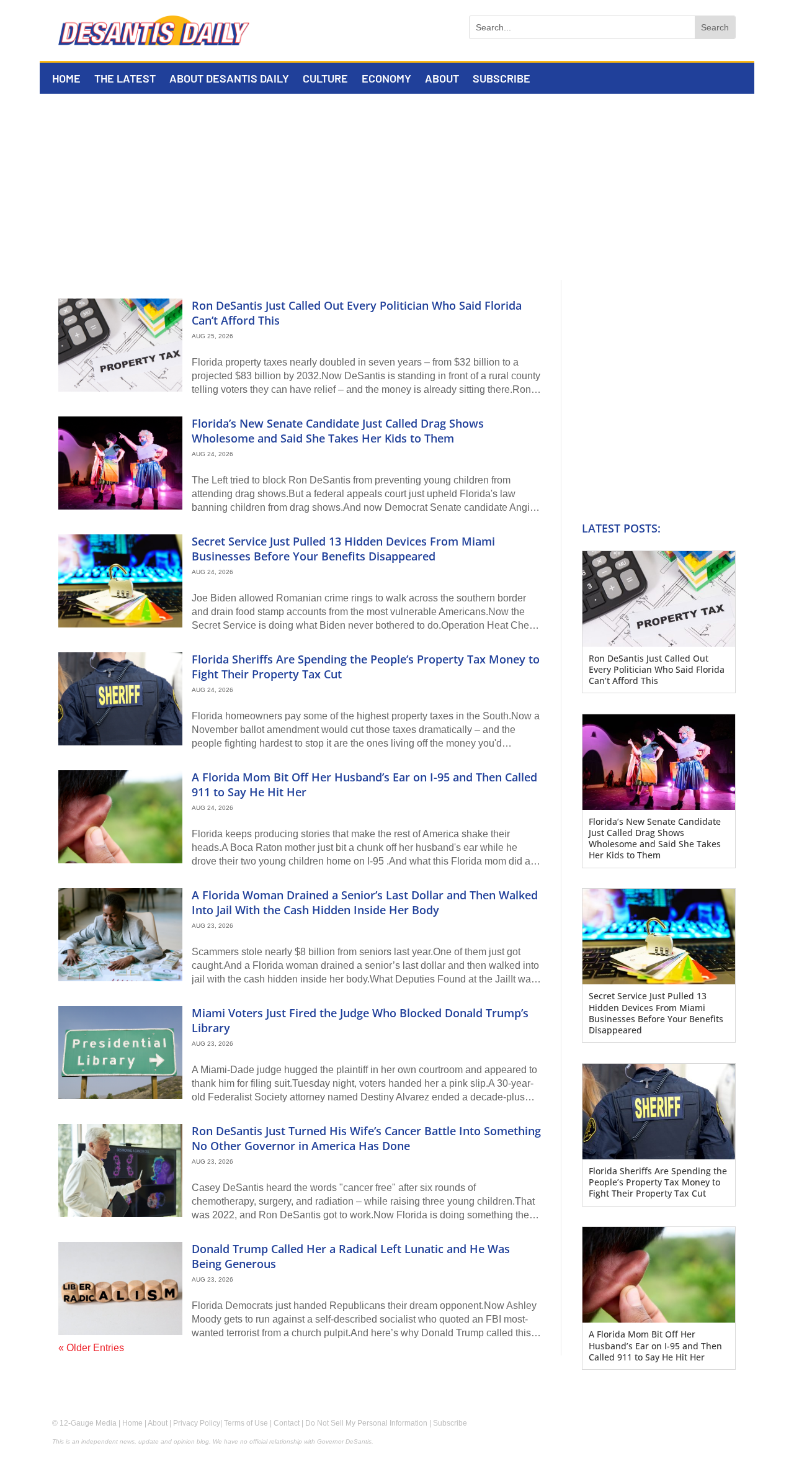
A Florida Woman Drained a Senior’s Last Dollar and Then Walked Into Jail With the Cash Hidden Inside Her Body (365, 902)
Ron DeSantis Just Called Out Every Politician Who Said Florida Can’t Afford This (357, 312)
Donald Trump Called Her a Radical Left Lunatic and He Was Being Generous (351, 1255)
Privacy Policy (196, 1423)
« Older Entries (91, 1347)
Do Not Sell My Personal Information (366, 1423)
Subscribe (501, 79)
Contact (287, 1423)
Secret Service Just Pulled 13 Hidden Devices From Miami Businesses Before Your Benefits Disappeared (343, 548)
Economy (386, 79)
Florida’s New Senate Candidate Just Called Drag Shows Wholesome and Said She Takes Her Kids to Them (338, 430)
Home (66, 79)
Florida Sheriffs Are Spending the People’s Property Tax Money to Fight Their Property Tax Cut (366, 666)
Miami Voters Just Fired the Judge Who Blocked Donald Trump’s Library (360, 1020)
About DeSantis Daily (229, 79)
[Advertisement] (397, 187)
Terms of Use (246, 1423)
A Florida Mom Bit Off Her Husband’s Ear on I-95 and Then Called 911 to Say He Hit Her (364, 784)
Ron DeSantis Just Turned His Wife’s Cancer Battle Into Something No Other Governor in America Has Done (366, 1138)
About (442, 79)
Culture (325, 79)
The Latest (125, 79)
